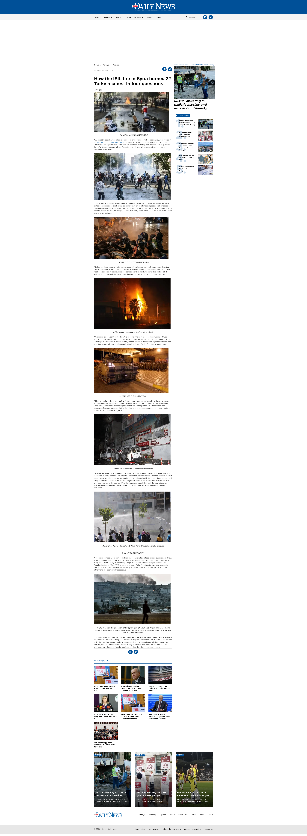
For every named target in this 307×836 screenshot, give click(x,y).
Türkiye (97, 17)
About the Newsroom (172, 829)
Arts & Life (138, 17)
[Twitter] (211, 17)
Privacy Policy (139, 829)
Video (202, 815)
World (128, 17)
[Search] (187, 17)
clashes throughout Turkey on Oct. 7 (109, 142)
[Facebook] (205, 17)
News (96, 65)
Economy (108, 17)
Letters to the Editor (192, 829)
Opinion (118, 17)
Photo (158, 17)
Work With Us (153, 829)
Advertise (209, 829)
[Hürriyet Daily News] (153, 7)
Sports (149, 17)
